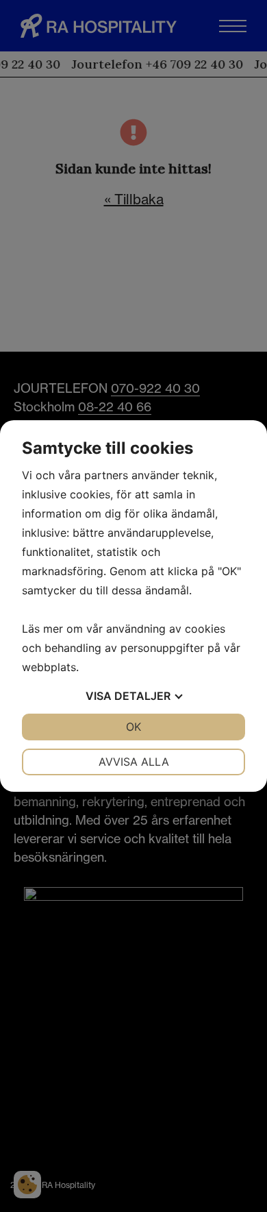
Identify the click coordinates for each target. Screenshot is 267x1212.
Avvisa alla (134, 761)
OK (133, 727)
